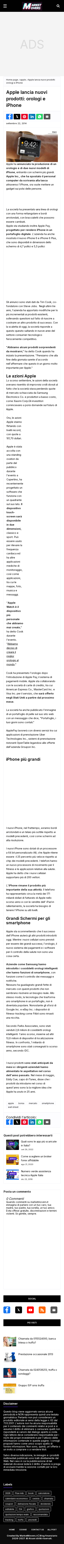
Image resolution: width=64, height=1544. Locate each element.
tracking (9, 1519)
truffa (20, 1519)
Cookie (23, 1529)
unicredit (32, 1519)
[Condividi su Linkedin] (32, 116)
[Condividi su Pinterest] (24, 116)
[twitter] (18, 1309)
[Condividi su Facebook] (9, 116)
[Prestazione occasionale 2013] (9, 1357)
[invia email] (47, 116)
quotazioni (44, 1509)
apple (23, 79)
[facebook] (6, 1309)
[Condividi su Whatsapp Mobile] (39, 116)
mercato (33, 1103)
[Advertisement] (32, 44)
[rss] (42, 1309)
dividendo (45, 1504)
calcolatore (43, 1493)
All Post (52, 1529)
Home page (12, 79)
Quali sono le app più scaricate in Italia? (39, 1143)
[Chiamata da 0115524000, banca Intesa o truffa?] (9, 1342)
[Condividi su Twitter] (17, 116)
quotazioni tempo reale (17, 1514)
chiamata (48, 1498)
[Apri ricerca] (58, 6)
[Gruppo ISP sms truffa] (9, 1389)
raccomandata (40, 1514)
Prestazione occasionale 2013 (35, 1354)
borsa (21, 1103)
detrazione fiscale (27, 1504)
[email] (54, 1309)
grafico (30, 1509)
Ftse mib (19, 1493)
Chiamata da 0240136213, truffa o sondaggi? (37, 1371)
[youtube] (30, 1309)
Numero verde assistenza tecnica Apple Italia (36, 1173)
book (31, 1493)
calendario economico (16, 1498)
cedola (35, 1498)
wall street (13, 1107)
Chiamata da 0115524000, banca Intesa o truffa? (37, 1340)
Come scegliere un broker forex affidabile (36, 1158)
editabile (9, 1509)
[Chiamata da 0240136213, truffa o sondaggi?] (9, 1373)
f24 (20, 1509)
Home (12, 1529)
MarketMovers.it (29, 1535)
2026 (7, 1493)
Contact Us (37, 1529)
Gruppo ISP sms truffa (31, 1385)
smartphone (48, 1103)
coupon (9, 1504)
